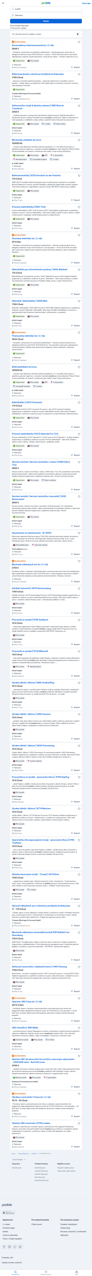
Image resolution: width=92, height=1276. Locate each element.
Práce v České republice (12, 1239)
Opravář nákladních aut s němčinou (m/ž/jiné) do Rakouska (41, 906)
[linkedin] (20, 1247)
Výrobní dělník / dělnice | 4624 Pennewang (33, 745)
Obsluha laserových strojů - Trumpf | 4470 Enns (35, 874)
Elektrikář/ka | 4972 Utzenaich (27, 402)
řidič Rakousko (40, 1177)
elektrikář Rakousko (42, 1180)
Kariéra (5, 1231)
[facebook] (4, 1247)
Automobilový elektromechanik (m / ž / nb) (33, 45)
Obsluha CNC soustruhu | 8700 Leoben (31, 1123)
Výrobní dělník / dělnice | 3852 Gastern (31, 714)
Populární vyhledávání (68, 1224)
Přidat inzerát (37, 1224)
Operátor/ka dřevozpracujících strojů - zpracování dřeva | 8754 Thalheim (43, 841)
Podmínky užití (7, 1257)
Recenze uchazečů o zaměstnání (73, 1231)
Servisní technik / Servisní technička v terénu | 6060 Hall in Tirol (41, 463)
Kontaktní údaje (9, 1228)
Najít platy (64, 1235)
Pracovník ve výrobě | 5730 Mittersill (30, 651)
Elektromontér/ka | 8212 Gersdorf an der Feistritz (36, 175)
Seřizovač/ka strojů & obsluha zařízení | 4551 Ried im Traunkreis (38, 107)
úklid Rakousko (40, 1168)
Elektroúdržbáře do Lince (24, 367)
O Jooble (6, 1224)
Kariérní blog (65, 1228)
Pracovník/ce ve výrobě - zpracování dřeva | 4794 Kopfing (40, 777)
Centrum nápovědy (10, 1235)
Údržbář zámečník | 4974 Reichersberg (31, 588)
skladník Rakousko (41, 1174)
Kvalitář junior (16, 1168)
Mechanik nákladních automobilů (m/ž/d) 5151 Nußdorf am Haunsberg (41, 933)
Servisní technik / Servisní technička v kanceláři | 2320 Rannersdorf (39, 497)
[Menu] (3, 3)
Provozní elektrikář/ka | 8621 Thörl (29, 207)
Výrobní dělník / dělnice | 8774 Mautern (31, 808)
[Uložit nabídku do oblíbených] (79, 42)
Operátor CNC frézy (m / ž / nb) (27, 1001)
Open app (86, 3)
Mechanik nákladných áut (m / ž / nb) (30, 564)
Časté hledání (18, 1160)
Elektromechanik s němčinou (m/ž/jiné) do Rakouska (38, 74)
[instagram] (9, 1247)
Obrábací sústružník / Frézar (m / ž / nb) (31, 1097)
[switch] (78, 34)
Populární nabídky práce (65, 1168)
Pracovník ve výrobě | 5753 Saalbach (30, 620)
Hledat (46, 21)
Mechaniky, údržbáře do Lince (26, 140)
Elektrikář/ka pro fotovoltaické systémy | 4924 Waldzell (39, 269)
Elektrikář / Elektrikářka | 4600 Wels (29, 301)
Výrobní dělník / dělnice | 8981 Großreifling (33, 682)
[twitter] (15, 1247)
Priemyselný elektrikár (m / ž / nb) (28, 336)
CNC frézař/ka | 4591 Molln (25, 1027)
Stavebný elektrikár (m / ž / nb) (27, 238)
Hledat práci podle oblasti (66, 1171)
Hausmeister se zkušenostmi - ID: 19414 (31, 533)
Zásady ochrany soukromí (12, 1262)
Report (77, 67)
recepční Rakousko (41, 1171)
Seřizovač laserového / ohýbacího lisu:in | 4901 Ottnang (39, 966)
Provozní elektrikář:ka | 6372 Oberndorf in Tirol (35, 434)
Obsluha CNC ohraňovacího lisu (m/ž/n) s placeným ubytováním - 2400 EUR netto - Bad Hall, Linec (43, 1060)
